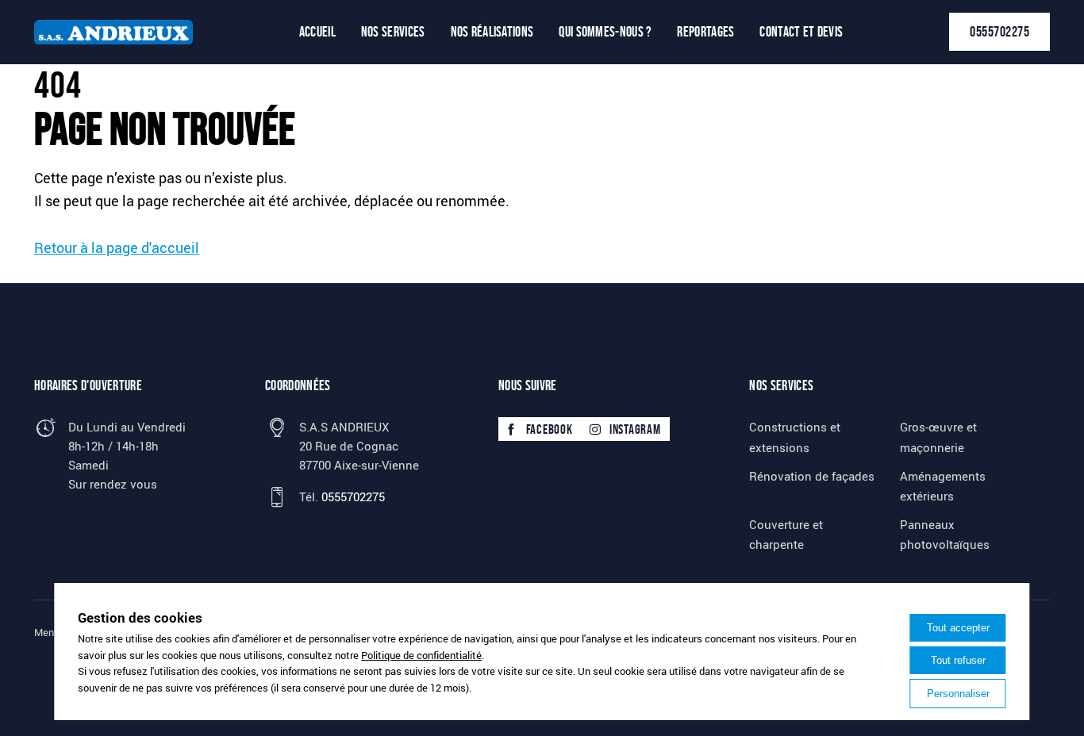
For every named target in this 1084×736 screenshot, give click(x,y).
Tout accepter (958, 628)
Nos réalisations (492, 32)
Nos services (393, 32)
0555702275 (999, 32)
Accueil (317, 32)
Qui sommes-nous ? (605, 32)
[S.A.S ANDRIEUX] (113, 32)
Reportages (705, 32)
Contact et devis (801, 32)
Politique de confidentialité (421, 655)
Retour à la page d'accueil (116, 247)
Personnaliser (958, 694)
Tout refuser (958, 660)
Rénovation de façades (812, 476)
